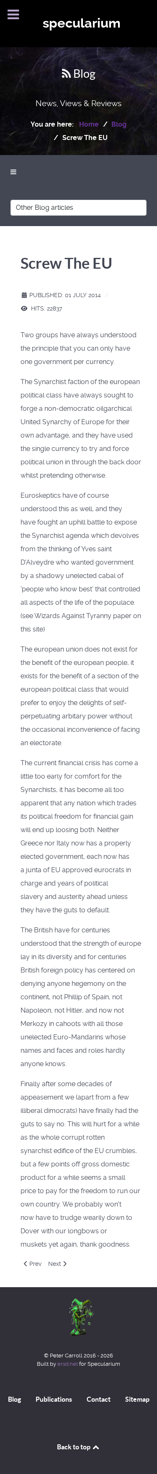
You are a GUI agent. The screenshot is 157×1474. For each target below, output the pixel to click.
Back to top (74, 1447)
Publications (54, 1399)
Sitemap (137, 1399)
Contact (99, 1399)
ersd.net (67, 1364)
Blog (14, 1399)
